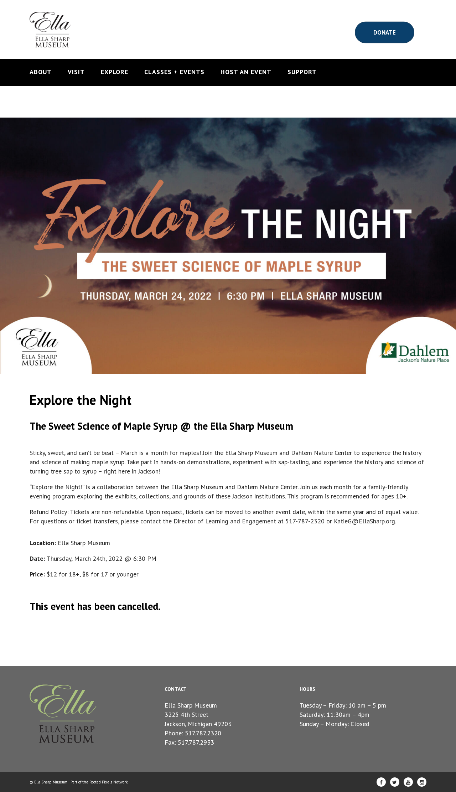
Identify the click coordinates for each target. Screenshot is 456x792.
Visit (76, 72)
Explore (114, 72)
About (41, 72)
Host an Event (246, 72)
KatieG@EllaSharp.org (364, 521)
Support (302, 72)
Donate (384, 32)
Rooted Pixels (100, 782)
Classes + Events (174, 72)
